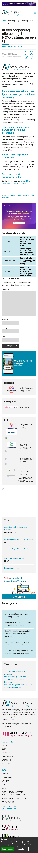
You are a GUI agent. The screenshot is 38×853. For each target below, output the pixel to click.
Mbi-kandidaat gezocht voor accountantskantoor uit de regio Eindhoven (16, 679)
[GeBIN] (11, 459)
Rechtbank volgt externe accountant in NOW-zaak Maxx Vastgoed (27, 261)
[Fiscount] (11, 408)
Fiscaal (16, 47)
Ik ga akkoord (7, 849)
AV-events (6, 763)
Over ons (6, 774)
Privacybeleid (8, 802)
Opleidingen (7, 756)
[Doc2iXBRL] (12, 466)
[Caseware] (11, 389)
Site (3, 337)
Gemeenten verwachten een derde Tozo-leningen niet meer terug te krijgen (27, 271)
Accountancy (7, 47)
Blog (4, 749)
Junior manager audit (12, 568)
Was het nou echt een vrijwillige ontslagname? (26, 408)
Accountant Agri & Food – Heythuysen (18, 549)
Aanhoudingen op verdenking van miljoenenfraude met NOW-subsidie (27, 252)
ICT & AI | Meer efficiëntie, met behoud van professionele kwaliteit (26, 389)
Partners (6, 753)
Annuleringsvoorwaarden (14, 798)
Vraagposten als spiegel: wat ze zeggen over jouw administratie (27, 453)
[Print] (31, 57)
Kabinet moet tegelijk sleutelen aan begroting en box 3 (18, 615)
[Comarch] (11, 427)
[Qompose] (11, 433)
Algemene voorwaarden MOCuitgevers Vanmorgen (13, 793)
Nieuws (22, 47)
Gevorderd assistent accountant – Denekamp (17, 528)
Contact (6, 785)
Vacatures (6, 760)
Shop (4, 788)
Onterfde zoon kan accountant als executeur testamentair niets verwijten (17, 633)
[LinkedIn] (31, 53)
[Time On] (11, 479)
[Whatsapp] (26, 53)
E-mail (5, 328)
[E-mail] (26, 57)
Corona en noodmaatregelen (18, 195)
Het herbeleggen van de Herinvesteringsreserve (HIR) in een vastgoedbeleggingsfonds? (26, 473)
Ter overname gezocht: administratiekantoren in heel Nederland (15, 671)
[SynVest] (11, 473)
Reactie (5, 290)
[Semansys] (11, 446)
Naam (5, 320)
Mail (10, 809)
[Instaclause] (11, 440)
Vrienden (6, 781)
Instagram (15, 809)
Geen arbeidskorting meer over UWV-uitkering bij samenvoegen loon (19, 652)
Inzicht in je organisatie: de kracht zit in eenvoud (26, 479)
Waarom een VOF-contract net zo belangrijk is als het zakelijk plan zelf (25, 440)
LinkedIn (4, 809)
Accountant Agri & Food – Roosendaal (18, 539)
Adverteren (7, 777)
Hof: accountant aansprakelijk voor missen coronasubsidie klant (27, 241)
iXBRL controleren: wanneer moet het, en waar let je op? (26, 466)
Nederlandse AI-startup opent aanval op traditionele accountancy (19, 623)
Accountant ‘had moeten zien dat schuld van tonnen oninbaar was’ (17, 643)
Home (4, 21)
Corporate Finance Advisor (14, 558)
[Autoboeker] (11, 453)
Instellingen (22, 849)
